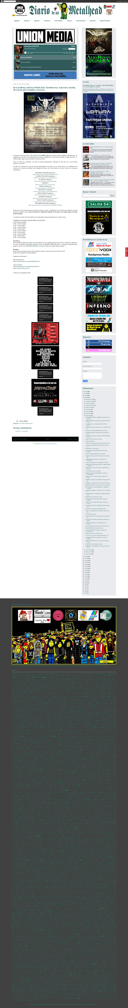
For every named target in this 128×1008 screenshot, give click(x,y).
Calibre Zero (100, 724)
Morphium (70, 867)
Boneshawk (51, 718)
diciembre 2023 (89, 399)
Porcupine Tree (78, 894)
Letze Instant (27, 841)
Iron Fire (61, 818)
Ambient (78, 688)
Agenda (16, 21)
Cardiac (73, 725)
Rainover (83, 903)
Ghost (14, 790)
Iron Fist (66, 818)
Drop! (23, 759)
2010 (85, 581)
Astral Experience (108, 698)
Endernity (58, 767)
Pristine (46, 898)
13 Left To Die (24, 673)
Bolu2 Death (85, 717)
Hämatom (100, 797)
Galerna (93, 786)
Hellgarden (77, 804)
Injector (80, 815)
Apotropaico (31, 694)
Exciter (57, 774)
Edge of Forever (94, 760)
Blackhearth (51, 713)
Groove (40, 796)
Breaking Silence (30, 720)
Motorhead (38, 869)
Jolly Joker (89, 822)
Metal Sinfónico (28, 862)
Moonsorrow (111, 865)
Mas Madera (71, 855)
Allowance (93, 686)
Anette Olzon (89, 689)
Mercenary (51, 858)
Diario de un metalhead (51, 752)
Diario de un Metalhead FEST (69, 752)
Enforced (87, 767)
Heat (13, 802)
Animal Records (61, 691)
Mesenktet (99, 858)
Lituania (83, 843)
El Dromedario (72, 762)
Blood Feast (75, 715)
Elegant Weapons (105, 764)
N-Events (97, 870)
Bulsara (73, 722)
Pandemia (102, 887)
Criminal (101, 734)
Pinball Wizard (91, 892)
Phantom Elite (112, 891)
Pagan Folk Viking (91, 887)
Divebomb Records (16, 755)
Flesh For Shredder (105, 781)
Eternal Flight (103, 771)
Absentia (42, 679)
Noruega (35, 879)
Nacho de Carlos (106, 870)
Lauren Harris (102, 836)
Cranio (83, 734)
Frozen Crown (90, 785)
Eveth (96, 772)
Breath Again (45, 720)
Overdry (29, 887)
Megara (88, 857)
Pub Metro (52, 899)
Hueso (15, 810)
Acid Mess (101, 679)
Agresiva (62, 684)
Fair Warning (103, 776)
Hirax (107, 806)
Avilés (93, 701)
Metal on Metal (107, 860)
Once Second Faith (16, 884)
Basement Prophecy (106, 705)
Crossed (58, 736)
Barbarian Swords (53, 705)
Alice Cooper (53, 686)
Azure (49, 703)
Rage (55, 903)
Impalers (76, 811)
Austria (112, 700)
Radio (93, 901)
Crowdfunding (84, 736)
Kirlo (33, 828)
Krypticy (103, 830)
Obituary (77, 880)
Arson (73, 696)
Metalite (65, 862)
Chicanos (86, 729)
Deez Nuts (24, 747)
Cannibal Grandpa (65, 725)
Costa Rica (62, 734)
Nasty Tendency (98, 872)
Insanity (22, 816)
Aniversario (85, 691)
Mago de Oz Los (98, 849)
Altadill (31, 688)
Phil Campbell (29, 892)
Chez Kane (79, 729)
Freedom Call (50, 785)
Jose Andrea (29, 823)
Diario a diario (37, 752)
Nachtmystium (26, 872)
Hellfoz (71, 804)
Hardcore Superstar (110, 799)
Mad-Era (25, 849)
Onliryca (55, 884)
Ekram (24, 762)
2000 (56, 673)
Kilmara (78, 827)
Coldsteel (80, 732)
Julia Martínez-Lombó (107, 823)
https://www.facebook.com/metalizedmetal (45, 191)
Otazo (90, 886)
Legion (106, 838)
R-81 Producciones (56, 901)
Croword (113, 736)
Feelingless (14, 779)
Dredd (13, 759)
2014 (85, 572)
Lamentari (106, 834)
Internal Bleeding (88, 816)
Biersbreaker (15, 710)
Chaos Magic (24, 729)
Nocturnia (69, 877)
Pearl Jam (95, 889)
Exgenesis (68, 774)
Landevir (20, 836)
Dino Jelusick (52, 753)
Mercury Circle (66, 858)
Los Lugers (102, 844)
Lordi (69, 844)
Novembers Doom (70, 879)
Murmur (105, 869)
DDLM (81, 743)
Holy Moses (60, 808)
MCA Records (42, 856)
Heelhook (14, 804)
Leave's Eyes (44, 838)
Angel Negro (105, 689)
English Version (100, 767)
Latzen (90, 836)
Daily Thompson (54, 740)
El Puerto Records (103, 762)
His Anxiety (113, 806)
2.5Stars (50, 673)
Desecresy (20, 750)
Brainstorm (111, 718)
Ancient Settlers (63, 689)
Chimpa (25, 730)
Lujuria (106, 846)
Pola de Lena (45, 894)
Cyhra (115, 738)
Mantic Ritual (47, 853)
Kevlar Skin (19, 827)
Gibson (33, 790)
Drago (64, 757)
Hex (50, 806)
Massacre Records (94, 855)
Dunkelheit (56, 759)
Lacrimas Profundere (46, 834)
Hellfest (64, 804)
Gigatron (39, 790)
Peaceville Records (86, 889)
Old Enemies (58, 882)
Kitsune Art (61, 828)
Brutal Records (111, 720)
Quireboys (46, 901)
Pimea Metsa (81, 892)
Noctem (53, 877)
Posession (105, 894)
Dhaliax (13, 752)
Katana (92, 825)
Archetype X (62, 694)
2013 (85, 574)
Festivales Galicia (63, 779)
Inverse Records (16, 818)
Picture (74, 892)
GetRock (114, 788)
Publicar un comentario (21, 431)
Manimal (23, 853)
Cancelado (33, 725)
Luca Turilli (82, 846)
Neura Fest (103, 874)
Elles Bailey (30, 766)
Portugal (96, 894)
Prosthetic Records (25, 899)
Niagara (46, 875)
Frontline (82, 785)
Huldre (23, 809)
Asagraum (37, 698)
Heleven (20, 804)
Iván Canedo (45, 820)
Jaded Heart (81, 820)
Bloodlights (114, 715)
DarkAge (84, 741)
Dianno (28, 752)
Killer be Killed (64, 827)
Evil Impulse (15, 774)
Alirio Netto (78, 686)
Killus (71, 827)
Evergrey (84, 772)
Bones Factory (30, 718)
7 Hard (56, 677)
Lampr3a (14, 836)
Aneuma (96, 689)
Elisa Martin (22, 766)
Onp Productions (69, 884)
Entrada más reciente (20, 439)
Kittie (67, 828)
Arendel (95, 694)
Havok (76, 801)
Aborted (24, 679)
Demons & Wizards (35, 748)
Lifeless (113, 841)
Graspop (112, 792)
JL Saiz (46, 821)
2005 (68, 673)
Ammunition (23, 689)
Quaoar (13, 901)
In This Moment (43, 813)
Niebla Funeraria (65, 875)
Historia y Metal (25, 808)
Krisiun (87, 830)
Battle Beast (44, 706)
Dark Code (102, 740)
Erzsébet (15, 771)
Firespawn (25, 781)
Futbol (48, 786)
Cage (74, 723)
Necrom (26, 874)
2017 (85, 566)
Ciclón (51, 730)
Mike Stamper (29, 863)
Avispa (99, 701)
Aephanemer (42, 682)
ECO (60, 760)
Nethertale (96, 874)
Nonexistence (83, 877)
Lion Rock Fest (36, 843)
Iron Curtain (54, 818)
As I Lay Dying (20, 698)
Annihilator (14, 693)
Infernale (27, 814)
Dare (90, 740)
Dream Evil (101, 757)
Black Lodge (56, 712)
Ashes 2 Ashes (71, 698)
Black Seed (14, 713)
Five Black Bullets (65, 781)
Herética (26, 806)
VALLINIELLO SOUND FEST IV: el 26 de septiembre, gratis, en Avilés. (99, 172)
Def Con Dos (33, 747)
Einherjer (19, 762)
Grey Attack (109, 794)
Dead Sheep (108, 743)
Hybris (91, 809)
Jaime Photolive (90, 820)
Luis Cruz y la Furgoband (96, 846)
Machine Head (87, 848)
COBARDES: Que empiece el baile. (94, 544)
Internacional (80, 21)
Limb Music (27, 843)
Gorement (38, 792)
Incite (86, 813)
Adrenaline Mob (88, 681)
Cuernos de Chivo (93, 738)
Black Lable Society (35, 712)
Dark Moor (56, 741)
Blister (56, 715)
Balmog (108, 703)
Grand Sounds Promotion (91, 792)
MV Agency (42, 870)
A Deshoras (86, 677)
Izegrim (61, 820)
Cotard (69, 734)
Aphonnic (113, 693)
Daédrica (21, 740)
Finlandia (104, 779)
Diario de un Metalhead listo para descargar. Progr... (98, 443)
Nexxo (41, 875)
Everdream (77, 772)
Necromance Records (35, 874)
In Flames (27, 813)
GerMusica (90, 788)
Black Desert (102, 710)
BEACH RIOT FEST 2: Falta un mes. (94, 533)
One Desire (24, 884)
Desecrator (14, 750)
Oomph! (85, 884)
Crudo (13, 738)
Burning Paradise (102, 722)
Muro (110, 869)
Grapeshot (104, 792)
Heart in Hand (105, 801)
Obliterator (84, 880)
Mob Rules (39, 865)
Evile (46, 774)
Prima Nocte (111, 896)
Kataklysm (86, 825)
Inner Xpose (91, 814)
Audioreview (90, 700)
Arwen (13, 698)
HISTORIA (16, 808)
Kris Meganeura (78, 830)
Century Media (88, 727)
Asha (65, 698)
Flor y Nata (22, 783)
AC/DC (60, 679)
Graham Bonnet (68, 792)
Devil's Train (94, 750)
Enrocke (113, 767)
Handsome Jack (37, 799)
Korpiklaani (31, 830)
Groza (46, 795)
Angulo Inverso (43, 691)
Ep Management (93, 769)
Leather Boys (25, 838)
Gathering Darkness (57, 788)
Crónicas (47, 21)
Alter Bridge (47, 688)
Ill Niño (32, 811)
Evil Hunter (112, 772)
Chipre (36, 730)
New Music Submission (24, 875)
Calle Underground (109, 724)
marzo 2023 (89, 549)
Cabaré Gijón (53, 723)
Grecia (66, 794)
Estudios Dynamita (82, 771)
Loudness (48, 846)
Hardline (14, 801)
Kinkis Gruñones (22, 828)
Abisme (18, 679)
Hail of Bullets (81, 797)
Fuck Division (105, 785)
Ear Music (16, 760)
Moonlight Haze (96, 865)
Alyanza (59, 688)
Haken (87, 797)
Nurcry (60, 880)
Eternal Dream (94, 771)
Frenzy (59, 785)
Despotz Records (28, 750)
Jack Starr (74, 820)
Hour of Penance (96, 808)
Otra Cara (108, 885)
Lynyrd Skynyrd (55, 848)
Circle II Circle (82, 730)
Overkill (35, 887)
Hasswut (26, 801)
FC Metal (86, 778)
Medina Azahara (67, 857)
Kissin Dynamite (44, 828)
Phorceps (58, 892)
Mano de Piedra (31, 853)
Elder (32, 764)
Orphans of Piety (69, 885)
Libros (99, 841)
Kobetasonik (107, 828)
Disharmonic (104, 753)
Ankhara (99, 691)
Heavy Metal (60, 803)
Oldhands (66, 882)
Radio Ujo (35, 903)
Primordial (32, 898)
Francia (13, 785)
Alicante (44, 686)
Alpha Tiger (18, 687)
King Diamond (101, 827)
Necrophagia (46, 874)
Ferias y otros (46, 779)
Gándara (23, 788)
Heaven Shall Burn (27, 802)
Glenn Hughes (85, 790)
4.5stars (28, 677)
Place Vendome (107, 892)
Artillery (113, 696)
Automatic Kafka (16, 701)
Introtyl (107, 816)
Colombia (86, 732)
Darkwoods (28, 743)
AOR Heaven (92, 693)
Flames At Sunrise (82, 781)
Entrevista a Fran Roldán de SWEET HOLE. (96, 508)
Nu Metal (98, 879)
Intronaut (102, 816)
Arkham (35, 696)
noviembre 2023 (90, 401)
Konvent (19, 830)
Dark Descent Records (19, 741)
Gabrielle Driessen (65, 786)
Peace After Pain (75, 889)
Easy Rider (31, 760)
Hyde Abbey (98, 809)
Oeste (41, 882)
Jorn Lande (21, 823)
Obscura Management (93, 880)
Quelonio (39, 901)
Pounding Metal (16, 896)
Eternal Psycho (16, 772)
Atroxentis (56, 700)
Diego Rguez (22, 753)
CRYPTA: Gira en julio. (91, 514)
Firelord (19, 781)
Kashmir (80, 825)
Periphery (49, 891)
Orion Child (42, 886)
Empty (13, 767)
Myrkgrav (71, 870)
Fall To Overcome (112, 776)
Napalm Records (57, 872)
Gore (26, 792)
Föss (103, 783)
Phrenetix (64, 892)
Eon (86, 769)
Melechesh (94, 856)
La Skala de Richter (28, 833)
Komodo (13, 830)
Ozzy (73, 887)
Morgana (28, 867)
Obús (112, 880)
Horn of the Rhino (87, 808)
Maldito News (43, 851)
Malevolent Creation (83, 851)
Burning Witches (112, 722)
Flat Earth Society (94, 781)
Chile (19, 730)
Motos (51, 869)
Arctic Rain (76, 694)
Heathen (18, 802)
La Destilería (104, 832)
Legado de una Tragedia (78, 838)
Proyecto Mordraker (36, 899)
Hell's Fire (44, 804)
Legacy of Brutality (64, 838)
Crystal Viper (78, 738)
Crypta (55, 738)
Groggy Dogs (33, 795)
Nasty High (90, 872)
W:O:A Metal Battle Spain (34, 155)
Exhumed (82, 774)
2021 (85, 558)
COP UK (32, 734)
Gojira (13, 792)
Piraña (99, 892)
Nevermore (110, 874)
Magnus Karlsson (77, 850)
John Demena (82, 821)
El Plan (96, 762)
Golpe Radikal (20, 792)
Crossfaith (64, 736)
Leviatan (34, 841)
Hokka (38, 808)
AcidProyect (109, 679)
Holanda (44, 808)
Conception (112, 732)
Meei (75, 856)
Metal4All (37, 862)
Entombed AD (27, 769)
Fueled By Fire (15, 786)
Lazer (114, 836)
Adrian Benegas (97, 681)
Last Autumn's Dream (45, 836)
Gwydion (37, 797)
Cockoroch (55, 732)
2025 (85, 393)
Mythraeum (89, 870)
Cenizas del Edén (62, 727)
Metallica (71, 862)
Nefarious (57, 874)
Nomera (76, 877)
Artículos (103, 696)
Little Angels (76, 843)
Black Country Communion (91, 710)
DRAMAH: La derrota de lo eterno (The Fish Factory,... (98, 483)
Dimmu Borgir (34, 753)
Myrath (65, 870)
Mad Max (102, 848)
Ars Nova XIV (60, 696)
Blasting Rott (102, 713)
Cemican (53, 727)
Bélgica (21, 708)
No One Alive (20, 877)
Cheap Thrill (49, 729)
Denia (55, 748)
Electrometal (96, 764)
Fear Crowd (94, 778)
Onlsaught (61, 884)
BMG (68, 717)
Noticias (49, 879)
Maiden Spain (107, 849)
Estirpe (73, 771)
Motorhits (45, 869)
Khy (30, 827)
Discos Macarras (95, 753)
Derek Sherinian (76, 748)
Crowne (100, 736)
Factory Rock (93, 776)
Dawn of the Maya (66, 743)
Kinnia (29, 828)
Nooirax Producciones (94, 877)
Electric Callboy (54, 764)
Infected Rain (20, 814)
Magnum (69, 849)
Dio (59, 753)
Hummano (45, 809)
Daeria (28, 740)
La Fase (111, 832)
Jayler (111, 820)
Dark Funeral (41, 741)
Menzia (45, 858)
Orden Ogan (22, 886)
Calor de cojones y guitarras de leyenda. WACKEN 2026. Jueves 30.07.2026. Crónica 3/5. (102, 180)
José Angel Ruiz (39, 823)
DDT (86, 743)
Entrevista (36, 769)
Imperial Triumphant (102, 811)
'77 (12, 673)
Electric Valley (80, 764)
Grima (20, 796)
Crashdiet (89, 734)
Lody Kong (51, 844)
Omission (104, 882)
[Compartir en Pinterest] (27, 421)
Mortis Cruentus (93, 867)
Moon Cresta (88, 865)
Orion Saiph (51, 886)
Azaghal (23, 703)
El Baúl (65, 762)
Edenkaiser (76, 760)
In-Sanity (69, 813)
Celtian (37, 727)
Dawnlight (75, 743)
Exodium (95, 774)
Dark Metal (49, 741)
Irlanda (47, 818)
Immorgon (48, 811)
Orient (28, 886)
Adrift (22, 682)
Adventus (34, 682)
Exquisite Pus (25, 776)
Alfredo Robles (30, 686)
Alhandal (38, 686)
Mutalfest (15, 870)
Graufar (13, 794)
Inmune (85, 814)
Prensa (67, 896)
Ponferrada (71, 894)
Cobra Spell (41, 732)
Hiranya (102, 806)
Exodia (88, 774)
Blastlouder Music (111, 713)
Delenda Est (90, 746)
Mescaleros (91, 858)
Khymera (34, 827)
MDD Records (50, 856)
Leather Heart (35, 838)
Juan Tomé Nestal (70, 823)
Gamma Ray (15, 788)
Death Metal (53, 745)
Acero (80, 679)
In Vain (62, 813)
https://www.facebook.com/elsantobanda (45, 181)
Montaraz (81, 865)
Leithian (33, 839)
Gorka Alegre (45, 792)
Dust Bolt (88, 759)
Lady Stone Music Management (70, 834)
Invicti (23, 818)
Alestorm (22, 686)
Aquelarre (38, 694)
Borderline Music (72, 718)
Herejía (114, 804)
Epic (100, 769)
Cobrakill (48, 732)
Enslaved (20, 769)
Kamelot (34, 825)
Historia (26, 21)
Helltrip (98, 804)
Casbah (104, 725)
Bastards (24, 706)
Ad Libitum (48, 681)
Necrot (52, 874)
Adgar (81, 681)
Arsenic (68, 696)
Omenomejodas (97, 882)
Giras (60, 790)
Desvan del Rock (65, 750)
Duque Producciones (75, 759)
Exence (62, 774)
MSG (88, 869)
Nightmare (88, 875)
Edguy (102, 760)
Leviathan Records (49, 841)
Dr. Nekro (54, 757)
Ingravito (74, 814)
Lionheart (56, 843)
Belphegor (43, 708)
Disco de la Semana (74, 753)
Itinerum (19, 820)
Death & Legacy (17, 745)
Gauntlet (65, 788)
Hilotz (87, 806)
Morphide (52, 867)
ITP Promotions (34, 820)
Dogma (69, 755)
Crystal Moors (69, 738)
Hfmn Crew (55, 806)
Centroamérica (78, 727)
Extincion (31, 776)
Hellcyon (51, 804)
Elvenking (47, 766)
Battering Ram (37, 706)
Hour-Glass (105, 808)
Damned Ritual (67, 740)
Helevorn (26, 804)
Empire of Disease (104, 766)
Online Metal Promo (47, 884)
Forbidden (77, 783)
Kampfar (40, 825)
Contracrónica (24, 734)
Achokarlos (86, 679)
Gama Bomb (111, 786)
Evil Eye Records (103, 772)
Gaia (77, 786)
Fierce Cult (89, 779)
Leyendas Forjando (91, 841)
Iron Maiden (73, 818)
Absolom (48, 679)
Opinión (36, 21)
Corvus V (54, 734)
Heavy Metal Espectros (74, 802)
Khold (25, 827)
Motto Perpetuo (58, 868)
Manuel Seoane (68, 853)
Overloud (42, 887)
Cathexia (17, 727)
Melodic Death (103, 857)
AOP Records (77, 693)
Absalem (30, 679)
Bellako (37, 708)
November (61, 879)
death (114, 743)
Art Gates (80, 696)
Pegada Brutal (102, 889)
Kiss (37, 828)
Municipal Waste (97, 869)
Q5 (107, 899)
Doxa (39, 757)
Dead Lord (100, 743)
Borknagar (81, 718)
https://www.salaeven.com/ (21, 268)
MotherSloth (16, 869)
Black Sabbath (110, 712)
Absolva (54, 679)
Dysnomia (113, 759)
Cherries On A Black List (69, 729)
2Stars (98, 675)
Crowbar (77, 736)
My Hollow (59, 870)
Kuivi (17, 832)
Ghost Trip (20, 790)
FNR (58, 783)
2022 (85, 556)
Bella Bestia (29, 708)
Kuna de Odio (24, 832)
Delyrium (13, 748)
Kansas (54, 825)
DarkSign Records (111, 741)
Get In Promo (99, 788)
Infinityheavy (61, 814)
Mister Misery (87, 863)
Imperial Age (82, 811)
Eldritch (36, 764)
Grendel (102, 794)
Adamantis (71, 681)
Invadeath (112, 816)
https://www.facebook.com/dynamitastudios (26, 266)
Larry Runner (29, 836)
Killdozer (57, 827)
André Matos (72, 689)
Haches (66, 797)
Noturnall (55, 879)
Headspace (97, 801)
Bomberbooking (93, 717)
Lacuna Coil (57, 834)
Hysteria (110, 809)
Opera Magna (92, 884)
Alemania (14, 686)
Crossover (70, 736)
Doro (20, 757)
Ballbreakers (101, 703)
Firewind (31, 781)
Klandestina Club (88, 828)
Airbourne (76, 684)
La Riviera (19, 834)
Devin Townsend (110, 750)
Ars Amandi (51, 696)
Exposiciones (15, 776)
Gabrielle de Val (55, 786)
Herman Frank (33, 806)
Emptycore (19, 767)
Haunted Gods (63, 801)
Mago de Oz (88, 850)
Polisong (52, 894)
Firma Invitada (41, 781)
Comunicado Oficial (104, 732)
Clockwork (25, 732)
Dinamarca (43, 753)
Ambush (89, 687)
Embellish (54, 766)
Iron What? (101, 818)
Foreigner (84, 783)
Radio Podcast (105, 21)
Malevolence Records (70, 851)
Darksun (14, 743)
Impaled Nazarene (63, 811)
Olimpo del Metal (74, 882)
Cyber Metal (109, 738)
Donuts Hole (88, 755)
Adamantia (64, 681)
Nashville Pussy (73, 872)
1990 (39, 673)
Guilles (99, 795)
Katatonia (98, 825)
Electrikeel (87, 764)
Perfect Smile (42, 891)
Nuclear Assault (16, 880)
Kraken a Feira (44, 830)
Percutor (26, 891)
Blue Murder (51, 717)
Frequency (65, 785)
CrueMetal (20, 738)
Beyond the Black (103, 708)
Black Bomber (68, 710)
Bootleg (64, 718)
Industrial (111, 813)
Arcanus (45, 694)
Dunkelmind (63, 759)
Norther (113, 877)
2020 (85, 560)
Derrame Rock (103, 748)
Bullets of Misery (65, 722)
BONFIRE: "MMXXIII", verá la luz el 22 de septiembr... (98, 485)
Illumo (37, 811)
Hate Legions (47, 801)
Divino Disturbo (25, 755)
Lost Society (15, 846)
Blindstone (50, 715)
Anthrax (50, 693)
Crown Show (93, 736)
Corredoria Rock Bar (46, 734)
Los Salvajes (111, 844)
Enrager (107, 767)
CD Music (30, 727)
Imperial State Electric (91, 811)
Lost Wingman (36, 846)
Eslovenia (50, 771)
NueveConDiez (41, 880)
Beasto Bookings (102, 706)
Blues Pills (63, 717)
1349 (31, 673)
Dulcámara (41, 759)
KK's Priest (81, 828)
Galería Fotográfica (85, 786)
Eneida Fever (70, 767)
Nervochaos (83, 874)
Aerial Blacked (50, 682)
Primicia (24, 898)
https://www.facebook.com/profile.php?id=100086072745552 (45, 205)
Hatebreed (54, 801)
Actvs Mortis (31, 681)
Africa (75, 682)
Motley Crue (24, 868)
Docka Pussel (47, 755)
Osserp (85, 886)
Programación (103, 898)
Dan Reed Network (77, 740)
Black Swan (32, 713)
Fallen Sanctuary (33, 778)
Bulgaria (52, 722)
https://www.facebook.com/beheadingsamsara (45, 174)
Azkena (38, 703)
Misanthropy (66, 863)
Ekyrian (36, 762)
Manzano (76, 853)
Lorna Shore (85, 844)
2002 (85, 591)
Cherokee (57, 729)
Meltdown (24, 858)
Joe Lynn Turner (64, 822)
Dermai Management (92, 748)
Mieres (21, 863)
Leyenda (57, 841)
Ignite (26, 811)
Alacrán (88, 684)
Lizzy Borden (44, 844)
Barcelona (61, 705)
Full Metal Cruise (24, 786)
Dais (60, 740)
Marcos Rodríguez (107, 853)
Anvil (62, 693)
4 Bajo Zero (21, 677)
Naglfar (32, 872)
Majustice (29, 851)
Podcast (14, 894)
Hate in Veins (38, 801)
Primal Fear (15, 898)
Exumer (42, 776)
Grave (18, 794)
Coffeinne (62, 732)
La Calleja (58, 832)
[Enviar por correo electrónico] (20, 421)
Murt (115, 868)
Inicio (47, 439)
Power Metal (26, 896)
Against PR (105, 682)
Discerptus (65, 753)
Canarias (26, 725)
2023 (85, 397)
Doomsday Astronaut (104, 755)
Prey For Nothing (84, 896)
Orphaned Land (59, 886)
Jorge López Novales (102, 822)
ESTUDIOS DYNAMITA (32, 246)
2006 (85, 589)
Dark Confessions (111, 740)
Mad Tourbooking (16, 850)
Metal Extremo (74, 860)
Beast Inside (92, 706)
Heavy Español (47, 803)
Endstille (64, 767)
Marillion (21, 855)
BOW (103, 718)
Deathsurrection (88, 745)
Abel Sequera (108, 677)
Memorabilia (32, 858)
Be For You (68, 706)
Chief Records (99, 729)
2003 (64, 673)
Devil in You (76, 750)
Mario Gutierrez (47, 855)
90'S (70, 677)
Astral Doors (99, 698)
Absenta (36, 679)
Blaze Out (26, 715)
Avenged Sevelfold (76, 701)
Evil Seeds (33, 774)
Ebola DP (47, 760)
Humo (52, 809)
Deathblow (63, 745)
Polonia (58, 894)
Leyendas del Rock (78, 841)
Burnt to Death (17, 724)
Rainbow (77, 903)
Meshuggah (107, 858)
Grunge (70, 796)
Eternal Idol (112, 771)
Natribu (112, 872)
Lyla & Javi (47, 848)
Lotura (43, 846)
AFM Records (67, 682)
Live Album (96, 843)
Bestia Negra (75, 708)
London (64, 844)
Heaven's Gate (37, 802)
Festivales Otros (76, 779)
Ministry (55, 863)
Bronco (64, 720)
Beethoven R (111, 706)
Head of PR (84, 801)
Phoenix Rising (50, 892)
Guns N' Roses (16, 797)
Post (112, 894)
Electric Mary (71, 764)
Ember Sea (61, 765)
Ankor (105, 691)
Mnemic (27, 865)
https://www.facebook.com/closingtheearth (45, 178)
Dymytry (95, 759)
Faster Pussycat (70, 778)
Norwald (42, 879)
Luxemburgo (29, 848)
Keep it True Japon (107, 825)
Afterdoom (90, 682)
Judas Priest (82, 823)
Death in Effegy (43, 745)
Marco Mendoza (85, 853)
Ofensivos (46, 882)
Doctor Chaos (56, 755)
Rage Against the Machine (66, 903)
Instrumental (70, 816)
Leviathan (41, 841)
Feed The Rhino (102, 778)
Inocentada (107, 815)
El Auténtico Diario (57, 762)
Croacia (34, 736)
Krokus (98, 830)
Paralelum (46, 889)
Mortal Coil (77, 867)
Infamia (13, 815)
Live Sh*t (20, 844)
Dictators (101, 752)
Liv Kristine (89, 843)
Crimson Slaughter (109, 734)
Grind (25, 796)
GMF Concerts (95, 790)
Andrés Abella (81, 689)
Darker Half (90, 741)
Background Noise (58, 703)
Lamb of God (98, 834)
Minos (59, 863)
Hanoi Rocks (54, 799)
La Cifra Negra (85, 832)
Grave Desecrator (25, 794)
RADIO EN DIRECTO (104, 901)
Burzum (25, 723)
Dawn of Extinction (54, 743)
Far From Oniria (55, 778)
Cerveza (99, 727)
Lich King (107, 841)
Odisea (36, 882)
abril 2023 (88, 415)
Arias (15, 696)
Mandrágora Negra (16, 853)
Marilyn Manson (29, 855)
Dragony (83, 757)
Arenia (100, 694)
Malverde (96, 851)
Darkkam (97, 741)
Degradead (58, 746)
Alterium (53, 687)
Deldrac (84, 747)
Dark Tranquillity (75, 741)
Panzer (19, 889)
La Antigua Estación (48, 832)
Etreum (43, 772)
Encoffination (36, 767)
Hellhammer (83, 804)
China (31, 730)
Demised (19, 748)
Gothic (53, 792)
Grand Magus (78, 792)
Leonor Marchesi (74, 839)
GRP (51, 795)
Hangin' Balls (46, 799)
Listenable (62, 843)
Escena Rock (23, 771)
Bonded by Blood (20, 718)
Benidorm (66, 708)
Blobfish (69, 715)
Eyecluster (57, 776)
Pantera (14, 889)
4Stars (38, 677)
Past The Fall (54, 889)
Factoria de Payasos (72, 776)
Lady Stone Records (86, 834)
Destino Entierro (47, 750)
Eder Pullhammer (84, 760)
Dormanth (14, 757)
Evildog (40, 774)
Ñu (72, 880)
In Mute (35, 813)
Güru (25, 797)
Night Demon (80, 875)
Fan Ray (41, 778)
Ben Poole (59, 708)
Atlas (21, 700)
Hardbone (92, 799)
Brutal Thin (25, 722)
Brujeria (82, 720)
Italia (13, 820)
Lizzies (37, 844)
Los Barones (93, 844)
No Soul (27, 877)
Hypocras (105, 809)
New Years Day (34, 875)
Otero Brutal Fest (98, 886)
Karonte (68, 825)
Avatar (68, 701)
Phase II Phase (15, 892)
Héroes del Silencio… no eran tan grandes (100, 155)
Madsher (57, 850)
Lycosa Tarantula (38, 848)
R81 (64, 901)
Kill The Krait (50, 827)
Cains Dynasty (85, 724)
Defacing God (50, 747)
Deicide (64, 747)
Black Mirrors (84, 712)
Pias (70, 892)
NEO (62, 874)
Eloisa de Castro (39, 766)
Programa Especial (91, 898)
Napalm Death (46, 872)
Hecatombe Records (109, 802)
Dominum (81, 755)
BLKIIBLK (62, 715)
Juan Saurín (60, 823)
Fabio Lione (63, 776)
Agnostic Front (47, 684)
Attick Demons (70, 700)
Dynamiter (101, 759)
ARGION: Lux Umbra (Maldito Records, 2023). (96, 430)
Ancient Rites (54, 689)
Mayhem (35, 857)
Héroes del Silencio (43, 806)
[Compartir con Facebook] (25, 421)
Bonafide (112, 717)
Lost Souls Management (25, 846)
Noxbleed (78, 879)
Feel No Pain (111, 778)
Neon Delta (76, 874)
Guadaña (92, 796)
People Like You (17, 891)
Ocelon (25, 882)
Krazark (57, 830)
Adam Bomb (56, 681)
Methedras (95, 862)
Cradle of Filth (76, 734)
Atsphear (62, 700)
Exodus (102, 774)
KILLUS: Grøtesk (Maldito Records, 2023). (95, 453)
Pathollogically (63, 889)
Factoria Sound (82, 776)
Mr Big (78, 869)
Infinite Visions (53, 814)
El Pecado (91, 762)
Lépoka (82, 839)
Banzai (27, 705)
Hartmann (20, 801)
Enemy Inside (79, 767)
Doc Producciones (35, 755)
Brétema (51, 720)
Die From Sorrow (110, 752)
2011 (85, 578)
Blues (57, 717)
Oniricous (39, 884)
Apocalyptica (17, 694)
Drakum (89, 757)
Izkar (66, 820)
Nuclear (113, 879)
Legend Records (99, 838)
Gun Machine (110, 796)
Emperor (96, 765)
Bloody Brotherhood (18, 717)
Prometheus (112, 898)
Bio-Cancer (41, 710)
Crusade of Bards (36, 738)
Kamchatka (28, 825)
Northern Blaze (15, 879)
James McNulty (100, 820)
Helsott (109, 804)
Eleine (113, 764)
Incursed (98, 813)
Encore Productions (45, 767)
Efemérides (108, 760)
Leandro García (16, 838)
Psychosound (45, 899)
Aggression (33, 684)
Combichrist (95, 732)
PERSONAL (74, 891)
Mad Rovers (110, 848)
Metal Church (55, 860)
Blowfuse (45, 717)
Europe (48, 772)
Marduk (114, 853)
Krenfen (70, 830)
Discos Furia (85, 753)
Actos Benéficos (20, 681)
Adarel (76, 681)
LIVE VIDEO (28, 844)
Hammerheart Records (26, 799)
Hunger (57, 809)
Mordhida (21, 867)
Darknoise (103, 741)
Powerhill (36, 896)
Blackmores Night (67, 713)
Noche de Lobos (35, 877)
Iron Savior (93, 818)
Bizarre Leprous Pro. (58, 710)
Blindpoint (44, 715)
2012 (85, 576)
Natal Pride (106, 872)
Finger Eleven (97, 779)
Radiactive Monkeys (86, 901)
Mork (47, 867)
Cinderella (64, 730)
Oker (52, 882)
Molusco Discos (48, 865)
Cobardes (33, 732)
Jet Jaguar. (29, 822)
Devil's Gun (85, 750)
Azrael (43, 703)
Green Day (84, 794)
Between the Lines (86, 708)
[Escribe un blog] (22, 421)
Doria (112, 755)
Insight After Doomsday (41, 816)
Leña (44, 839)
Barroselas (98, 705)
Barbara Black (43, 705)
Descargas (111, 748)
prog (71, 898)
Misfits (80, 863)
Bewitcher (95, 708)
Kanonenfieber (47, 825)
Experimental (109, 774)
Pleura (113, 892)
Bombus (100, 717)
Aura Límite (98, 700)
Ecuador (65, 760)
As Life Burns (28, 698)
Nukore (50, 880)
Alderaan (113, 684)
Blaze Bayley (17, 715)
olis (81, 882)
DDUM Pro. (92, 743)
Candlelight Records (43, 725)
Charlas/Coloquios (33, 729)
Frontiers (73, 785)
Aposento (25, 694)
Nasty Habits (82, 872)
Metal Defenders (64, 860)
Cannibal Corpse (54, 725)
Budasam (45, 722)
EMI (81, 766)
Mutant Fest (22, 870)
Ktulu (108, 830)
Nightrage (95, 875)
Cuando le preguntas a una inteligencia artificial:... (97, 462)
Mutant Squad (33, 870)
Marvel (64, 855)
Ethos (24, 772)
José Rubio (51, 823)
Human (28, 809)
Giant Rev (27, 790)
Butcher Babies (33, 724)
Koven (37, 830)
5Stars (48, 677)
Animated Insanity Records (74, 691)
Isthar (113, 818)
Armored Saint (42, 696)
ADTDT (27, 682)
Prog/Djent (77, 898)
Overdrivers (22, 887)
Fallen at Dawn (24, 778)
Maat (75, 848)
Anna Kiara (112, 691)
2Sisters (92, 675)
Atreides (45, 700)
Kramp (51, 830)
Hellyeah (105, 804)
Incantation (80, 813)
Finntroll (112, 779)
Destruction (55, 750)
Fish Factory (53, 781)
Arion (25, 696)
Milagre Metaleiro (38, 863)
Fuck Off (112, 785)
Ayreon (17, 703)
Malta (91, 851)
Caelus (69, 724)
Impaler (70, 811)
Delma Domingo (111, 746)
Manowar (39, 853)
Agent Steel (26, 684)
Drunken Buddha (30, 759)
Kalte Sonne (21, 825)
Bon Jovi (106, 717)
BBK (62, 706)
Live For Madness (106, 843)
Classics (100, 730)
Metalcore (57, 862)
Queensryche (31, 901)
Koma (113, 828)
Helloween (91, 804)
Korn (24, 830)
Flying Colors (43, 783)
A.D (102, 677)
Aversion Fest (86, 701)
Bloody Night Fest (36, 717)
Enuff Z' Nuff (80, 769)
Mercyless (83, 858)
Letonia (13, 841)
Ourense (114, 885)
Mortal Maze (85, 867)
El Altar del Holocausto (45, 762)
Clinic (20, 732)
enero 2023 (88, 554)
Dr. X (60, 757)
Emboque (76, 766)
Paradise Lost (26, 889)
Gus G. (31, 797)
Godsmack (112, 790)
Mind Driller (47, 863)
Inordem (114, 814)
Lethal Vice (104, 839)
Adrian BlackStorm (108, 681)
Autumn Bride (27, 701)
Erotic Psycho (112, 769)
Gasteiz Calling (47, 788)
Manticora (54, 853)
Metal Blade (46, 860)
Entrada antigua (72, 439)
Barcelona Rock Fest (71, 705)
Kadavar (14, 825)
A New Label (94, 677)
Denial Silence (61, 748)
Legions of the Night (24, 839)
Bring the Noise (58, 720)
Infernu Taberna (44, 815)
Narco (66, 872)
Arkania (30, 696)
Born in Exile (88, 718)
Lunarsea (113, 846)
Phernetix (22, 892)
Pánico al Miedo (111, 887)
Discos (69, 21)
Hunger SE (63, 809)
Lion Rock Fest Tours (47, 843)
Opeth (113, 884)
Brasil (22, 720)
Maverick (29, 856)
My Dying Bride (51, 870)
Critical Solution (27, 736)
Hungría (69, 809)
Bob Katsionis (76, 717)
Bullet (57, 722)
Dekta (70, 747)
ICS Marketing (20, 811)
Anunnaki (57, 693)
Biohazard (48, 710)
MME (109, 863)
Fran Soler (112, 783)
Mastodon (22, 857)
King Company (92, 827)
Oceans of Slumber (17, 882)
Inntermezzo (99, 815)
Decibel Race (111, 745)
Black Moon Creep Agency (96, 712)
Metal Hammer (87, 860)
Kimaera (85, 827)
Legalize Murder (90, 838)
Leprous (89, 839)
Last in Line (67, 836)
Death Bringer (36, 745)
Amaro (65, 688)
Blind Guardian (36, 715)
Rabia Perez (71, 901)
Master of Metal (111, 855)
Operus (107, 884)
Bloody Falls (27, 717)
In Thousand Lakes (54, 813)
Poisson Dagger (37, 894)
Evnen (51, 774)
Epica (105, 769)
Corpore (38, 734)
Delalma (76, 747)
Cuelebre (85, 738)
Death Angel (27, 745)
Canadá (19, 725)
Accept (65, 679)
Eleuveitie (14, 766)
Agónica (55, 684)
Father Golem (79, 778)
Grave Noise (44, 794)
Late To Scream (83, 836)
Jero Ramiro (22, 821)
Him (92, 806)
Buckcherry (39, 722)
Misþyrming (103, 863)
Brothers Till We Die (73, 720)
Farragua (62, 778)
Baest (74, 703)
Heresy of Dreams (17, 806)
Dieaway (14, 753)
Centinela (70, 727)
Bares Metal (81, 705)
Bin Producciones (31, 710)
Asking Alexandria (84, 698)
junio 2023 (88, 411)
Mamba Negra (112, 851)
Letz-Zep (20, 841)
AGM (40, 684)
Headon (91, 801)
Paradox (34, 889)
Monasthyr (62, 865)
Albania (93, 684)
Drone (18, 759)
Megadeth (80, 857)
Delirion (102, 747)
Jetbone (36, 821)
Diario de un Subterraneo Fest (88, 752)
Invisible (30, 818)
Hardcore (99, 799)
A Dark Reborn (76, 677)
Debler (96, 745)
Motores (30, 869)
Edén (70, 760)
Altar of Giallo (38, 688)
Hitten (32, 808)
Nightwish (101, 875)
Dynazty (107, 759)
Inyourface (36, 818)
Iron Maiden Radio (84, 818)
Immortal (54, 811)
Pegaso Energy (112, 889)
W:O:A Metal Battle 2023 (26, 423)
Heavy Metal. (83, 802)
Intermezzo (79, 816)
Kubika (113, 830)
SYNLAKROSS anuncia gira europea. (94, 528)
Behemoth (14, 708)
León (58, 839)
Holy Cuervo (51, 808)
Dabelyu (15, 740)
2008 (85, 585)
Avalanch (45, 701)
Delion (96, 747)
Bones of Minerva (41, 718)
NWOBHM (67, 880)
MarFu (15, 855)
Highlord (82, 806)
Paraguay (40, 889)
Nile (112, 875)
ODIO (30, 882)
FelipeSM (31, 779)
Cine (70, 730)
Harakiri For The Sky (64, 799)
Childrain (106, 729)
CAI (78, 723)
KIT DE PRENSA (53, 828)
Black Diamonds (15, 712)
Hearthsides (112, 801)
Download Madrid (30, 757)
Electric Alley (43, 764)
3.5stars (105, 675)
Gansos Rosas (30, 788)
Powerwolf (42, 896)
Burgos (85, 722)
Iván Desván (54, 820)
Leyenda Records (66, 841)
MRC (83, 869)
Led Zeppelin (53, 838)
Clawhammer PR (109, 730)
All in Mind (85, 686)
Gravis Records (59, 794)
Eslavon (44, 771)
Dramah (95, 757)
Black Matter (64, 712)
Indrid (104, 813)
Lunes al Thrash (15, 848)
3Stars (114, 675)
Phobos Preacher (39, 892)
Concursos (15, 734)
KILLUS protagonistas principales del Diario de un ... (98, 526)
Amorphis (47, 689)
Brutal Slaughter (16, 722)
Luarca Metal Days (58, 846)
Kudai (13, 832)
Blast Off (85, 713)
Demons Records (46, 748)
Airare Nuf (69, 684)
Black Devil (111, 710)
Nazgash (20, 874)
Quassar (19, 901)
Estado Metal (57, 771)
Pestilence (93, 891)
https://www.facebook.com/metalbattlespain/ (26, 261)
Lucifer (87, 846)
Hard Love (74, 799)
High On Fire (64, 806)
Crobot (40, 736)
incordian (91, 813)
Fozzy (107, 783)
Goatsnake (104, 790)
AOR (84, 693)
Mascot (85, 855)
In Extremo (20, 813)
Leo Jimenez (50, 839)
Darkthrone (21, 743)
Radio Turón (28, 903)
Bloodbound (107, 715)
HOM (66, 808)
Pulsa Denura (59, 899)
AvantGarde (62, 701)
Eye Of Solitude (49, 776)
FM (49, 783)
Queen (24, 901)
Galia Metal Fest (101, 786)
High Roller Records (74, 806)
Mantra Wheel (60, 853)
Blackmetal (59, 713)
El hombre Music (82, 762)
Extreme (37, 776)
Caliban (93, 723)
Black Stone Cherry (23, 713)
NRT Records (86, 879)
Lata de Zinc (75, 836)
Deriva (84, 748)
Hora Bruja (72, 808)
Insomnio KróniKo (53, 816)
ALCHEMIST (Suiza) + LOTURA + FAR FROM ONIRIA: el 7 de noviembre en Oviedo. (98, 86)
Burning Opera (92, 722)
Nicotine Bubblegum (55, 875)
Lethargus (112, 839)
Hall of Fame (93, 797)
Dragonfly (70, 757)
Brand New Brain (15, 720)
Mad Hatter (95, 848)
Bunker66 (79, 722)
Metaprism (88, 862)
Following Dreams (68, 783)
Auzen (38, 701)
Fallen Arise (15, 778)
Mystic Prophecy (79, 870)
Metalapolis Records (47, 862)
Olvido (90, 882)
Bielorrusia (112, 708)
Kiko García (41, 827)
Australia (105, 700)
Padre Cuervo (81, 887)
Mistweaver (96, 863)
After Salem (82, 682)
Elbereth (26, 764)
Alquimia (25, 688)
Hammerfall (15, 799)
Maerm (63, 850)
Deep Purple (15, 747)
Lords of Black (76, 844)
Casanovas (98, 725)
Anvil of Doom (68, 693)
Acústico (40, 681)
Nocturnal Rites (61, 877)
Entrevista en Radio (50, 769)
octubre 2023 (89, 403)
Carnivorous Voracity (81, 725)
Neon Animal (68, 874)
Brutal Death (101, 720)
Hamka (106, 797)
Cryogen (50, 738)
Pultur (65, 899)
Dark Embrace (31, 741)
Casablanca (91, 725)
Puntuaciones (97, 899)
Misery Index (73, 863)
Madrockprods (48, 850)
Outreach (15, 887)
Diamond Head (20, 752)
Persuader (82, 891)
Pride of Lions (102, 896)
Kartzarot (74, 825)
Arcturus (82, 694)
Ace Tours (73, 679)
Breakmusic (38, 720)
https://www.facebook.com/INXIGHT (45, 188)
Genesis (71, 788)
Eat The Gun (40, 760)
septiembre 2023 (90, 405)
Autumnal (33, 701)
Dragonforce (77, 757)
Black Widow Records (41, 713)
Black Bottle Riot (79, 710)
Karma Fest (61, 825)
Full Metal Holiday (35, 786)
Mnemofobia (33, 865)
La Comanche (94, 832)
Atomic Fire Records (36, 700)
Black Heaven (24, 712)
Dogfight (63, 755)
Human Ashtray (37, 809)
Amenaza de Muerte (98, 688)
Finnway (13, 781)
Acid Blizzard (93, 679)
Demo (25, 748)
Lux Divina (22, 848)
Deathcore (70, 745)
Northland (23, 879)
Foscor (97, 783)
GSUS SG (78, 796)
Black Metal (73, 712)
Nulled (55, 880)
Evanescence (61, 772)
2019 (85, 562)
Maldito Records (54, 851)
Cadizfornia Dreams (61, 723)
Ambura (84, 687)
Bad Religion (68, 703)
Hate (31, 801)
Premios (59, 896)
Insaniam (15, 816)
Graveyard (52, 794)
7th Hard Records (63, 677)
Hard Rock (81, 799)
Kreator (64, 830)
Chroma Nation (43, 730)
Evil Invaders (24, 774)
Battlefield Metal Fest (54, 706)
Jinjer (41, 822)
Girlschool (71, 790)
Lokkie (57, 844)
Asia (77, 698)
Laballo (36, 834)
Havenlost (71, 801)
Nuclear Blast (25, 880)
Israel (108, 818)
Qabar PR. (112, 899)
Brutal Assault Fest (91, 720)
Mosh (107, 867)
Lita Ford (70, 843)
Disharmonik (112, 753)
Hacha (60, 797)
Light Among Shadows (17, 843)
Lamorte (113, 833)
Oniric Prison (32, 884)
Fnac (53, 783)
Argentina (107, 694)
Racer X (78, 901)
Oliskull (85, 882)
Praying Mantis (51, 896)
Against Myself (97, 682)
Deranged (68, 748)
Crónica (47, 736)
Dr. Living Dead (46, 757)
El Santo (111, 762)
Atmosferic (26, 700)
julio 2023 (88, 409)
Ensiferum (14, 769)
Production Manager (56, 898)
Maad (70, 848)
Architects (69, 694)
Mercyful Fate (74, 858)
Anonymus (26, 693)
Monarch (55, 865)
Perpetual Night (64, 891)
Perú (88, 891)
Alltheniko (100, 686)
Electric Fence (63, 764)
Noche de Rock (45, 877)
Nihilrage (108, 875)
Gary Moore (38, 788)
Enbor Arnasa (27, 767)
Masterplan (14, 857)
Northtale (29, 879)
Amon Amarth (31, 689)
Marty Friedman (57, 855)
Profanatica (65, 898)
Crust (44, 738)
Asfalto (60, 698)
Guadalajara (85, 795)
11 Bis (17, 673)
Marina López (38, 855)
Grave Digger (34, 794)
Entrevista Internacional (67, 769)
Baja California (83, 703)
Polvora (64, 894)
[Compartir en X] (23, 421)
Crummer (27, 738)
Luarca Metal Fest (72, 846)
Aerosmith (59, 682)
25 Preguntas (84, 675)
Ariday (20, 696)
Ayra (13, 703)
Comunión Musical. (90, 441)
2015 (85, 570)
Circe (76, 730)
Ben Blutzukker (51, 708)
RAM (89, 903)
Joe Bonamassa (53, 822)
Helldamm (57, 804)
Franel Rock (22, 785)
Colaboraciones (71, 732)
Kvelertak (32, 832)
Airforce (83, 684)
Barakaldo (34, 705)
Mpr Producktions (68, 869)
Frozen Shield (98, 785)
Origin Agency (35, 885)
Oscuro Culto (78, 886)
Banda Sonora (20, 705)
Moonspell (14, 867)
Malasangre (35, 851)
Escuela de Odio (33, 771)
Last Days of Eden (57, 836)
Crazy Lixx (95, 734)
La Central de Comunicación (71, 832)
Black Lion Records (46, 712)
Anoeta (20, 693)
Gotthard (60, 792)
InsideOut (29, 816)
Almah (106, 686)
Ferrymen (53, 779)
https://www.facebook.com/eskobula (45, 184)
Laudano (95, 836)
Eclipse (54, 760)
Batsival (30, 706)
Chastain (42, 729)
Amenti (107, 688)
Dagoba (40, 740)
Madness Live (32, 850)
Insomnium (61, 816)
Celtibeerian (46, 727)
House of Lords (113, 808)
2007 (85, 587)
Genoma (77, 788)
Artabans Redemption (93, 696)
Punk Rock (88, 899)
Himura (96, 806)
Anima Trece (51, 691)
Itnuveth (26, 820)
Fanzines (47, 778)
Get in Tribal (107, 788)
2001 (85, 593)
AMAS (71, 688)
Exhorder (75, 774)
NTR (93, 879)
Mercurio (59, 858)
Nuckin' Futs (106, 879)
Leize (38, 839)
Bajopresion (93, 703)
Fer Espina (38, 779)
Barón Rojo (90, 705)
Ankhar (93, 691)
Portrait (91, 894)
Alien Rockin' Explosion (65, 686)
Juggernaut (97, 823)
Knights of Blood (98, 828)
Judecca (91, 823)
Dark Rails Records (65, 741)
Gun (104, 796)
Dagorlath (46, 740)
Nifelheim (73, 875)
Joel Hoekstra (74, 821)
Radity (41, 903)
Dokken (75, 755)
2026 (85, 391)
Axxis (113, 701)
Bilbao (21, 710)
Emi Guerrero (88, 766)
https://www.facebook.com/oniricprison (45, 195)
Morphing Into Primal (61, 867)
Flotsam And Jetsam (32, 783)
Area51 (88, 694)
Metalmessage (80, 862)
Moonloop (104, 865)
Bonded (13, 718)
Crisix (18, 736)
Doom (95, 755)
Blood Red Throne (97, 715)
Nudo (34, 880)
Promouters (15, 899)
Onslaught (78, 884)
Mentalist (39, 858)
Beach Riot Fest (77, 706)
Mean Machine (58, 856)
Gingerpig (54, 790)
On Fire (111, 882)
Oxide (56, 887)
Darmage (35, 743)
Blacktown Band (77, 713)
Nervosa (90, 874)
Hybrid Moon (85, 809)
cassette (110, 725)
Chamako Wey (15, 729)
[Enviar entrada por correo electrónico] (17, 421)
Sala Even (56, 157)
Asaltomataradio (46, 698)
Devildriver (101, 750)
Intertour (96, 816)
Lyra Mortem (64, 848)
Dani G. (85, 740)
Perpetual (56, 891)
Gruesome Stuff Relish (59, 796)
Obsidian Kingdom (105, 880)
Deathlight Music (78, 745)
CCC (25, 727)
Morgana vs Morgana (38, 867)
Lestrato (95, 839)
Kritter (92, 830)
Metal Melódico (98, 860)
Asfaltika (55, 698)
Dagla (34, 740)
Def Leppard (41, 747)
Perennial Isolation (33, 891)
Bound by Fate (97, 718)
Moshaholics (113, 867)
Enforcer (93, 767)
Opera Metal (101, 884)
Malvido (103, 851)
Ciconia (57, 730)
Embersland (69, 766)
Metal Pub (20, 862)
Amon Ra (40, 689)
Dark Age (96, 740)
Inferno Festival (34, 815)
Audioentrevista (80, 700)
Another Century (35, 693)
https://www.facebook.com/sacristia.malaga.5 (45, 198)
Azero (28, 703)
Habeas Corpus (53, 797)
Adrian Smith (15, 682)
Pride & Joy (92, 896)
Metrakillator (101, 862)
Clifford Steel (14, 732)
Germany (83, 788)
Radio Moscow (19, 903)
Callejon (13, 725)
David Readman (44, 743)
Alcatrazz (99, 684)
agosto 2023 (89, 407)
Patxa (69, 889)
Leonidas (65, 839)
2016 (85, 568)
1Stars (43, 673)
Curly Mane (102, 738)
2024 (85, 395)
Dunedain (48, 759)
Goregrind (31, 792)
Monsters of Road (72, 865)
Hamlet (112, 797)
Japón (106, 820)
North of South (105, 877)
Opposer (14, 886)
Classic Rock (92, 730)
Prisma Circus (39, 898)
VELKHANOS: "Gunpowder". (92, 448)
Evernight (90, 772)
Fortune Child (91, 783)
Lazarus (109, 836)
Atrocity (50, 700)
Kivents (72, 828)
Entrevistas (59, 21)
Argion (114, 694)
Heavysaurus (99, 802)
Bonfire (58, 718)
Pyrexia (103, 899)
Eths (28, 772)
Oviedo (50, 887)
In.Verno (74, 813)
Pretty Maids (75, 896)
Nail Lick (38, 872)
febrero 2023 (89, 551)
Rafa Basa (48, 903)
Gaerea (72, 786)
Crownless (106, 736)
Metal (22, 860)
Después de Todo (38, 750)
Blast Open (92, 713)
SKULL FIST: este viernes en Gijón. (94, 439)
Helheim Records (36, 804)
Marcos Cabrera (97, 853)
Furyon (43, 786)
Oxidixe (62, 887)
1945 (35, 673)
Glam (78, 790)
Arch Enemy (53, 694)
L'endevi (39, 832)
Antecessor (43, 693)
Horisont (79, 808)
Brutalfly (32, 722)
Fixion (73, 781)
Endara (52, 767)
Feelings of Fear (23, 779)
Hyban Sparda (77, 809)
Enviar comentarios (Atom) (49, 443)
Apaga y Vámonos (103, 693)
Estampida (65, 771)
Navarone (14, 874)
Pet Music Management (102, 891)
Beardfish (86, 706)
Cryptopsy (61, 738)
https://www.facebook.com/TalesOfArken (45, 201)
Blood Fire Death (84, 715)
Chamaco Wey (109, 727)
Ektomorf (30, 762)
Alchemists (106, 684)
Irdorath (43, 818)
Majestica (23, 851)
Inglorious (67, 815)
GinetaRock (46, 790)
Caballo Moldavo (43, 724)
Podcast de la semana (24, 894)
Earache (24, 760)
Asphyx (92, 698)
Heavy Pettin (91, 802)
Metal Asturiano (34, 860)
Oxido (68, 887)
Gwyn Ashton (44, 797)
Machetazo (80, 848)
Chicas (91, 729)
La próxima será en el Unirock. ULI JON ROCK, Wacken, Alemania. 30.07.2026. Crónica (101, 164)
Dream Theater (109, 757)
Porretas (86, 894)
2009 (85, 583)
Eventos (92, 21)
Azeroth (32, 703)
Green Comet (75, 794)
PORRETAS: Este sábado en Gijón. (94, 497)
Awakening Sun (106, 701)
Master (103, 855)
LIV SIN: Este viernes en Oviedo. (93, 471)
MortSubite (101, 867)
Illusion (42, 811)
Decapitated (103, 745)
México (108, 862)
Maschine (79, 855)
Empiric (113, 765)
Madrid (40, 850)
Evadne (54, 772)
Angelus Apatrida (23, 691)
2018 (85, 564)
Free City (42, 785)
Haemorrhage (73, 797)
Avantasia (53, 701)
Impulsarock (111, 811)
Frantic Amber (34, 785)
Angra (35, 691)
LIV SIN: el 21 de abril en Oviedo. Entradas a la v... (97, 535)
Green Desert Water (93, 794)
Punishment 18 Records (76, 899)
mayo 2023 (88, 413)
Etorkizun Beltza (36, 772)
